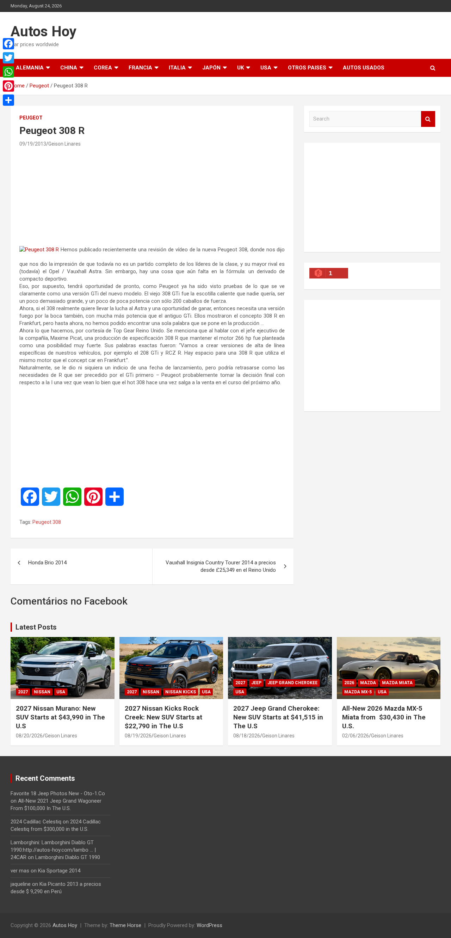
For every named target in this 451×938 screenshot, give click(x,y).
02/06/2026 (355, 735)
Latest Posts (36, 627)
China (68, 68)
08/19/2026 (138, 735)
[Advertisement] (152, 196)
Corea (103, 68)
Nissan (42, 691)
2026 (349, 682)
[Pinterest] (8, 86)
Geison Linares (64, 144)
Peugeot (31, 118)
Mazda (368, 682)
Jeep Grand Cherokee (292, 682)
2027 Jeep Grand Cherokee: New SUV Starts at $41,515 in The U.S (278, 717)
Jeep (256, 682)
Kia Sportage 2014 (59, 871)
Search (428, 119)
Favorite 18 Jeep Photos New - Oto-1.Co (58, 793)
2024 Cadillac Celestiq (36, 822)
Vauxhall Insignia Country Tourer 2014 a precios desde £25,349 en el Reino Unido (221, 566)
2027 (23, 691)
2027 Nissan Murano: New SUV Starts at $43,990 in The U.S (60, 717)
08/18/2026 (246, 735)
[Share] (8, 100)
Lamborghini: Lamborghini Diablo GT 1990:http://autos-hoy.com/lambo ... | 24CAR (53, 849)
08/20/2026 (29, 735)
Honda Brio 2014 (47, 562)
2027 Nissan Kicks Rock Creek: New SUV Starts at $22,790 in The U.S (163, 717)
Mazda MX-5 (358, 691)
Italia (177, 68)
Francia (140, 68)
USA (265, 68)
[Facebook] (8, 44)
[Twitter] (8, 58)
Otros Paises (307, 68)
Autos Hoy (43, 31)
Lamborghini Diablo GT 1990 (67, 857)
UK (240, 68)
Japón (211, 68)
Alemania (30, 68)
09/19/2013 (32, 144)
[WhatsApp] (8, 72)
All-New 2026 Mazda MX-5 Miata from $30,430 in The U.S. (384, 717)
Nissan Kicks (180, 691)
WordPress (209, 925)
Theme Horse (125, 925)
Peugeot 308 (46, 522)
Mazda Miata (397, 682)
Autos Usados (363, 68)
